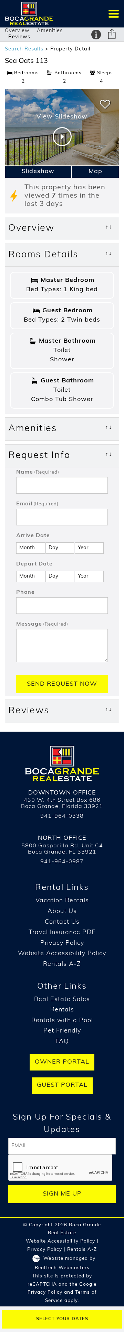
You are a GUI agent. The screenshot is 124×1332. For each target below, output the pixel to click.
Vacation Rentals (62, 901)
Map (95, 172)
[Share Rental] (112, 35)
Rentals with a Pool (62, 1021)
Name (37, 472)
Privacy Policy (62, 943)
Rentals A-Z (62, 964)
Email (37, 504)
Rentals (62, 1010)
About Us (62, 911)
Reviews (19, 37)
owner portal (62, 1062)
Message (42, 624)
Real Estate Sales (62, 1000)
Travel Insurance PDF (62, 933)
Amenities (50, 31)
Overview (17, 31)
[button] (113, 13)
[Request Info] (96, 34)
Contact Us (62, 922)
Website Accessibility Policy (62, 954)
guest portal (62, 1085)
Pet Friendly (62, 1031)
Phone (25, 592)
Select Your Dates (62, 1319)
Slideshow (38, 172)
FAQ (62, 1042)
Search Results (24, 49)
